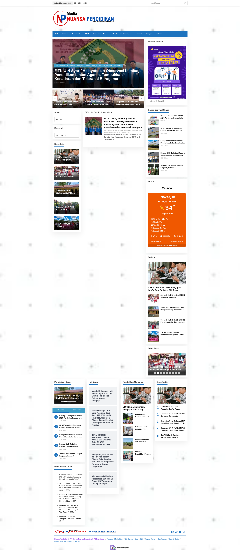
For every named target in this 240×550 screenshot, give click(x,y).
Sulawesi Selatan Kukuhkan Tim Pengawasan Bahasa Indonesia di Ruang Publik (143, 428)
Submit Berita (174, 539)
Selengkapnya (109, 139)
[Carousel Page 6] (170, 373)
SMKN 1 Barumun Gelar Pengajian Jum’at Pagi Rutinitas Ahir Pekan (164, 288)
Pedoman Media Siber (115, 539)
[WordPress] (176, 532)
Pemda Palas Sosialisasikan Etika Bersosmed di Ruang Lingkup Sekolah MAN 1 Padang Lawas (143, 416)
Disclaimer (129, 539)
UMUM (109, 66)
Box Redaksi (162, 539)
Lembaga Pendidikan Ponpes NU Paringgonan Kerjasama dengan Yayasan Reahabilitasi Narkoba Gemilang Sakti (142, 453)
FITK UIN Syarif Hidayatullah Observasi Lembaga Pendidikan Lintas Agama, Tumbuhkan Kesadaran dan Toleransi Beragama (98, 75)
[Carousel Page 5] (167, 373)
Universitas (117, 66)
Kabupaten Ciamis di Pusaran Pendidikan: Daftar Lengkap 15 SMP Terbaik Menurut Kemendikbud (172, 142)
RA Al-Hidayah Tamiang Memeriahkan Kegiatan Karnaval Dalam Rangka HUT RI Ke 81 (172, 333)
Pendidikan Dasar (73, 66)
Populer (61, 410)
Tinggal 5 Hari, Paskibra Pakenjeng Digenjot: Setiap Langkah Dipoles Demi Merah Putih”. (98, 103)
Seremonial (100, 66)
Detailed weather (156, 241)
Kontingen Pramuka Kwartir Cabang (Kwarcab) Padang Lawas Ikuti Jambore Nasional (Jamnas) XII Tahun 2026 (67, 103)
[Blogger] (180, 532)
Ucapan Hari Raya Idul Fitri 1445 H (67, 541)
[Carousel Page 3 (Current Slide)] (161, 373)
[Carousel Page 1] (155, 373)
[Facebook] (172, 532)
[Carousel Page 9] (179, 373)
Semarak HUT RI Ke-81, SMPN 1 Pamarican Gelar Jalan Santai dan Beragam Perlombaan (172, 321)
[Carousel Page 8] (176, 373)
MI (57, 66)
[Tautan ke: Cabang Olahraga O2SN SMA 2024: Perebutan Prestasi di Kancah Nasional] (153, 120)
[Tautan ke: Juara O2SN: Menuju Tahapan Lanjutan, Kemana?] (153, 169)
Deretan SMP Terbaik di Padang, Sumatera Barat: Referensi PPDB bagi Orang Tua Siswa (173, 154)
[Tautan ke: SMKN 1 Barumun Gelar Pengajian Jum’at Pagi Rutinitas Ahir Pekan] (167, 273)
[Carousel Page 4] (164, 373)
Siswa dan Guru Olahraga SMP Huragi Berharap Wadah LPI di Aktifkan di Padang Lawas (172, 309)
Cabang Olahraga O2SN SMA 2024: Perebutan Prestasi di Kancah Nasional (171, 117)
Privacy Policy (150, 539)
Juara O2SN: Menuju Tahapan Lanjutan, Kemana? (171, 167)
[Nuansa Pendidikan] (83, 19)
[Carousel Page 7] (173, 373)
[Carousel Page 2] (158, 373)
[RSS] (184, 532)
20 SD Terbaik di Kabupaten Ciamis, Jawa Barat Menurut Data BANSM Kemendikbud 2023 (173, 129)
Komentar (76, 410)
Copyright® (139, 539)
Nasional (62, 66)
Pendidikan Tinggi (88, 66)
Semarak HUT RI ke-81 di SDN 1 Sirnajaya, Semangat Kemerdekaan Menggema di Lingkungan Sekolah (172, 296)
